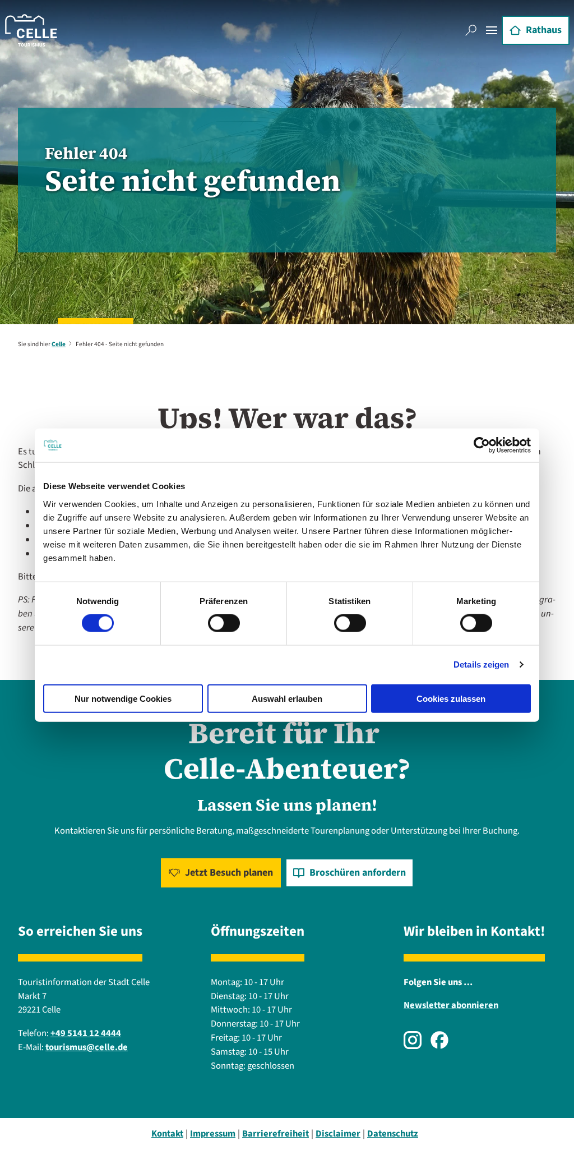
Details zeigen (481, 664)
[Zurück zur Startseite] (31, 30)
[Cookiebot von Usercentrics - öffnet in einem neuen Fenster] (482, 445)
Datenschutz (392, 1133)
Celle (59, 344)
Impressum (212, 1133)
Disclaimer (338, 1133)
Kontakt (167, 1133)
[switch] (224, 623)
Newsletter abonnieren (451, 1005)
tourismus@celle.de (86, 1047)
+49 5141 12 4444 (85, 1033)
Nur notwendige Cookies (123, 698)
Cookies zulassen (450, 698)
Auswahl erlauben (287, 698)
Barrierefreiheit (275, 1133)
